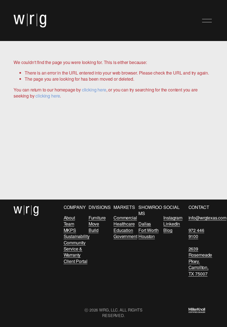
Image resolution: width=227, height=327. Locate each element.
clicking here (94, 89)
